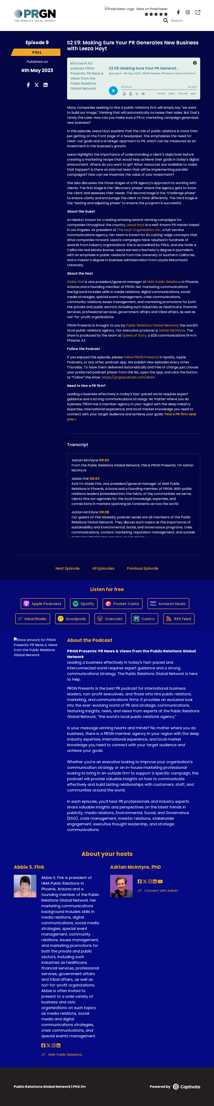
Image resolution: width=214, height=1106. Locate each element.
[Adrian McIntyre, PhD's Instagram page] (150, 881)
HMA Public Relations (164, 281)
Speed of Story (134, 335)
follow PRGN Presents (141, 357)
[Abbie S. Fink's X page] (48, 1045)
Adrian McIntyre (172, 330)
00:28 (104, 512)
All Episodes (103, 568)
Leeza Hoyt (136, 224)
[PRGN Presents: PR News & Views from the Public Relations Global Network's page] (195, 12)
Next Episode (68, 568)
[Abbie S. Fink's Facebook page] (43, 1045)
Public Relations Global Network (152, 325)
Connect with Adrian (161, 890)
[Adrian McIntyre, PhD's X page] (145, 881)
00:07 (95, 478)
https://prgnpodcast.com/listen (128, 377)
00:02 (104, 460)
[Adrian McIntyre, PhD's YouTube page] (160, 881)
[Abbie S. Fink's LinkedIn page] (58, 1045)
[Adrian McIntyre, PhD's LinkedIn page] (155, 881)
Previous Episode (142, 568)
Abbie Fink (75, 281)
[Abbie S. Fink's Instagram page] (54, 1045)
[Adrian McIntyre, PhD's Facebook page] (140, 881)
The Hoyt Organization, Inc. (139, 229)
